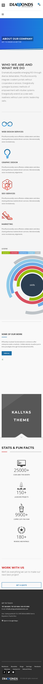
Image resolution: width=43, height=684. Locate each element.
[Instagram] (13, 672)
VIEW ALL (6, 353)
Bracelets (14, 666)
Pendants (37, 666)
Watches (7, 669)
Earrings (29, 666)
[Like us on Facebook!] (4, 672)
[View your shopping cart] (39, 5)
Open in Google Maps (10, 621)
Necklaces (5, 666)
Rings (21, 666)
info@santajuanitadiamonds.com (17, 609)
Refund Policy (27, 669)
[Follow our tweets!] (8, 672)
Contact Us (16, 669)
